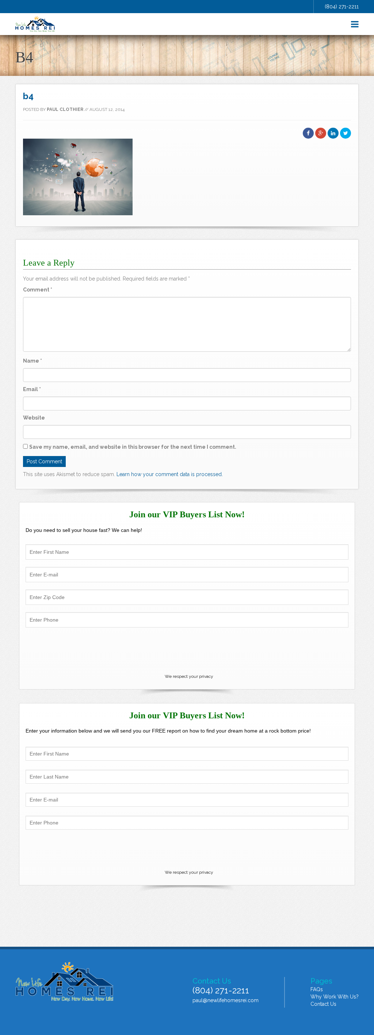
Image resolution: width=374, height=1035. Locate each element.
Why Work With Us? (334, 997)
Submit (187, 849)
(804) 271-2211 (342, 6)
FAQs (316, 989)
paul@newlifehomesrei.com (225, 1000)
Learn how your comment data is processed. (170, 474)
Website (34, 418)
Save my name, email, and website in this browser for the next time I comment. (132, 447)
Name (32, 361)
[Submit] (187, 652)
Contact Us (323, 1004)
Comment (37, 290)
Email (32, 389)
